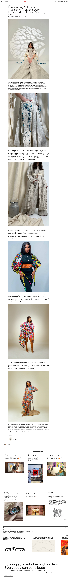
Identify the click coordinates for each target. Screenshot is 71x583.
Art (9, 5)
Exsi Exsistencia (29, 496)
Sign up (6, 575)
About (11, 575)
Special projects (7, 527)
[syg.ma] (1, 1)
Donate (24, 1)
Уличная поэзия (51, 492)
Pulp (26, 492)
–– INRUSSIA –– (7, 497)
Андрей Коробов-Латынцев (53, 498)
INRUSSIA (6, 492)
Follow (14, 439)
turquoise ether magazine (13, 16)
